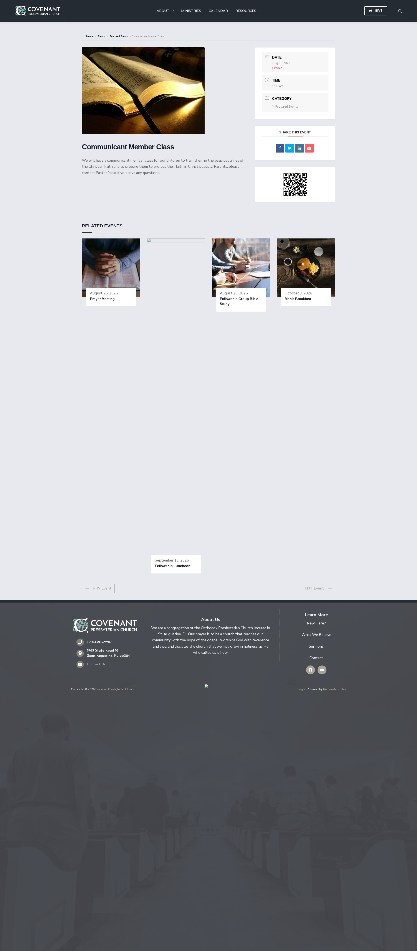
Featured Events (119, 36)
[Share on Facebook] (280, 148)
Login (301, 689)
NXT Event (314, 588)
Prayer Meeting (102, 299)
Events (101, 36)
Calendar (218, 10)
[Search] (400, 11)
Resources (245, 10)
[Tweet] (289, 148)
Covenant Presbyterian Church (114, 689)
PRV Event (102, 588)
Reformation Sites (334, 689)
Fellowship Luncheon (172, 566)
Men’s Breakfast (298, 299)
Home (89, 36)
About (163, 10)
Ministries (191, 10)
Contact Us (96, 664)
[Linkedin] (299, 148)
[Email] (309, 148)
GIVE (378, 10)
